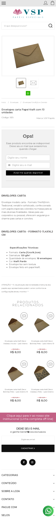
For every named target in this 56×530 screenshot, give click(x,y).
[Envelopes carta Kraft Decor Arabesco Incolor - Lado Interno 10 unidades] (14, 335)
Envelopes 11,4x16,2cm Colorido (35, 102)
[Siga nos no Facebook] (24, 462)
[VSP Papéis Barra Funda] (28, 14)
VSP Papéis (49, 118)
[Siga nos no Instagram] (32, 462)
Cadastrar (27, 448)
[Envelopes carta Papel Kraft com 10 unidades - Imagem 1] (21, 83)
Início (3, 102)
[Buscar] (50, 26)
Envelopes (14, 102)
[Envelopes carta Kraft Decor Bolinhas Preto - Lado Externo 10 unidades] (14, 384)
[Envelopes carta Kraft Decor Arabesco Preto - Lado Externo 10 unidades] (41, 384)
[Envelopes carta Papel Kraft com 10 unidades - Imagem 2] (34, 83)
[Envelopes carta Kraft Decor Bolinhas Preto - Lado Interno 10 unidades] (41, 335)
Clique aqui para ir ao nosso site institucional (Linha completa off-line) (28, 417)
